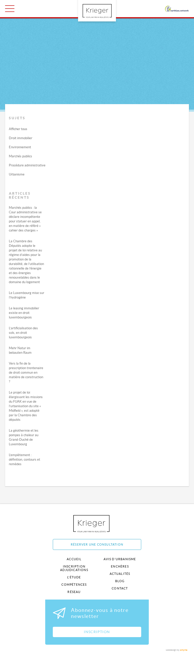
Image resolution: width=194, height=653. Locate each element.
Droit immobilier (20, 138)
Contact (120, 588)
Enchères (120, 566)
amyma (183, 650)
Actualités (120, 573)
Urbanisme (17, 174)
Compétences (74, 584)
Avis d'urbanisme (120, 559)
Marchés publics (20, 156)
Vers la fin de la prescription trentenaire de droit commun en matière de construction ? (26, 372)
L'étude (74, 577)
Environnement (20, 147)
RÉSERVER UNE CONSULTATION (97, 544)
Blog (120, 581)
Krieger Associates (97, 523)
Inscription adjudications (74, 568)
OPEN (9, 8)
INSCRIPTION (97, 632)
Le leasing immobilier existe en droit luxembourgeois (24, 312)
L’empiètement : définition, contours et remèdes (24, 459)
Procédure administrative (27, 165)
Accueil (74, 559)
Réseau (74, 591)
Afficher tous (18, 129)
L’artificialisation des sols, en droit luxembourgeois (23, 332)
